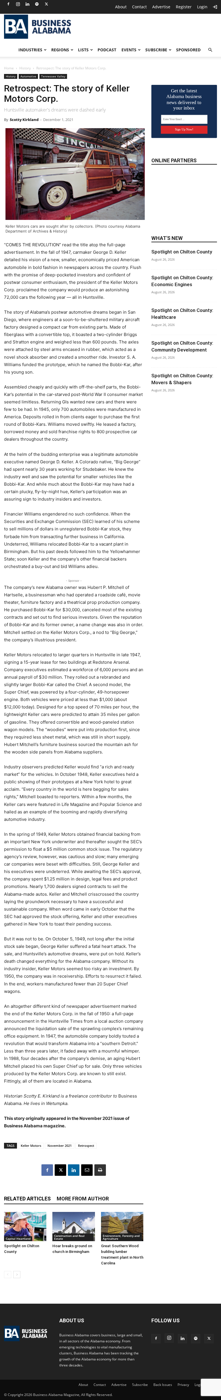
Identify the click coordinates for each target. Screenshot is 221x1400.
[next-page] (16, 1274)
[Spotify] (37, 4)
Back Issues (162, 1384)
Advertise (161, 6)
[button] (210, 50)
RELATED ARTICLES (27, 1199)
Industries (30, 49)
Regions (60, 49)
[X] (46, 4)
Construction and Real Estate (69, 1237)
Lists (83, 49)
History (25, 68)
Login (202, 6)
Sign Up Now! (184, 129)
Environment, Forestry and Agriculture (121, 1237)
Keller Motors (31, 1145)
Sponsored (188, 49)
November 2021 (59, 1145)
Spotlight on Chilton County (181, 252)
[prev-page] (7, 1274)
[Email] (87, 1170)
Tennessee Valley (53, 76)
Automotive (28, 76)
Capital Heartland (18, 1239)
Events (128, 49)
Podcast (107, 49)
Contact (139, 6)
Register (184, 6)
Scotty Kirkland (24, 119)
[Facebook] (8, 4)
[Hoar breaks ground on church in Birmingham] (73, 1226)
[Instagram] (18, 4)
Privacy (183, 1384)
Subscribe (156, 49)
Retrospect (86, 1145)
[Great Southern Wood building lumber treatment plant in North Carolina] (122, 1226)
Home (9, 68)
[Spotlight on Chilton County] (25, 1226)
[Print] (100, 1170)
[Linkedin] (27, 4)
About (121, 6)
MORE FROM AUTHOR (83, 1199)
